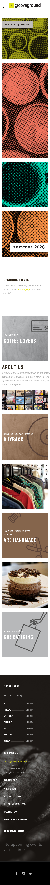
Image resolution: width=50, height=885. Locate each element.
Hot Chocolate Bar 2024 (15, 804)
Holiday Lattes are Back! (15, 796)
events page (24, 289)
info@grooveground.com (15, 761)
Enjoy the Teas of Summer (15, 819)
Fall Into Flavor (11, 811)
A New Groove (10, 788)
